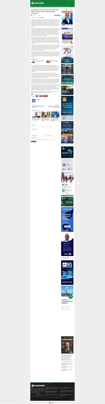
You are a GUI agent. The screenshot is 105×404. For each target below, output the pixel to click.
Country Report (40, 6)
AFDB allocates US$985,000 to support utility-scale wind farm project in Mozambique (38, 107)
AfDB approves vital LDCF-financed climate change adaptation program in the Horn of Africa (53, 107)
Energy (46, 6)
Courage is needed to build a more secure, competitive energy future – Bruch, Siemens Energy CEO (67, 364)
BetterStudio (72, 399)
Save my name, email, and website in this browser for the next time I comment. (43, 139)
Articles (46, 393)
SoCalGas (48, 94)
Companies (39, 0)
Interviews (50, 6)
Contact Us (67, 6)
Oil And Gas (58, 15)
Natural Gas (34, 94)
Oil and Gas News (44, 94)
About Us (62, 6)
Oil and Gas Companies (39, 94)
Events (54, 6)
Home (32, 6)
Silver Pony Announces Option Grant (66, 361)
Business (35, 6)
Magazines (58, 6)
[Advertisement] (67, 377)
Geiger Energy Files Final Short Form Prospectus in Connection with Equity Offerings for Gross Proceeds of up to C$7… (66, 391)
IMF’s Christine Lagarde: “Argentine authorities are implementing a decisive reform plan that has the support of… (52, 388)
